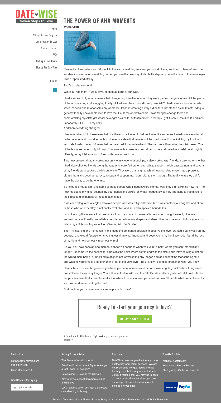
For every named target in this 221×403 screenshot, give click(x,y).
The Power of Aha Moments (77, 360)
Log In (53, 80)
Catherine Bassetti (188, 370)
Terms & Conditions (63, 399)
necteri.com (179, 360)
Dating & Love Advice (46, 61)
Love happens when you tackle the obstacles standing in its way (84, 389)
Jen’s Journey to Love (46, 41)
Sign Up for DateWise (46, 67)
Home (54, 28)
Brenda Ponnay (185, 365)
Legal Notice (83, 399)
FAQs (55, 54)
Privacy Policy (99, 399)
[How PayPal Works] (178, 390)
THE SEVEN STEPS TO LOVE (134, 319)
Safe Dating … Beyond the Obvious (81, 374)
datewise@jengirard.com (25, 360)
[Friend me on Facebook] (55, 90)
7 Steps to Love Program (45, 35)
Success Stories (49, 48)
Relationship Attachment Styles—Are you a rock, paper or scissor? (84, 367)
